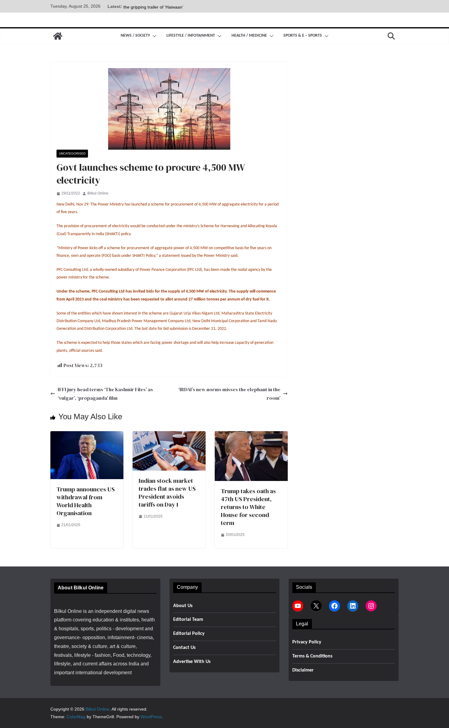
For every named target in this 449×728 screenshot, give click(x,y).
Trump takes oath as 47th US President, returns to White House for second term (248, 507)
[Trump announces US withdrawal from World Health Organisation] (86, 435)
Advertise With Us (191, 661)
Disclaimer (303, 670)
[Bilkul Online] (57, 36)
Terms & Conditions (312, 656)
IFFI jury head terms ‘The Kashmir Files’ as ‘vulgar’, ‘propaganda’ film (105, 394)
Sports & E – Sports (302, 35)
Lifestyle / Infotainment (190, 35)
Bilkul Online (97, 193)
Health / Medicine (249, 35)
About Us (182, 605)
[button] (153, 36)
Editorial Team (188, 619)
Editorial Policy (189, 633)
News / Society (135, 35)
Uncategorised (72, 153)
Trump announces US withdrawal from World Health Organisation (86, 501)
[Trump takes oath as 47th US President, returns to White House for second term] (251, 435)
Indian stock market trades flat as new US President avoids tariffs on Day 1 (167, 492)
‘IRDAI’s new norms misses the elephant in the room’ (229, 394)
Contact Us (184, 647)
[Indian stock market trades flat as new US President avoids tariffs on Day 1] (169, 435)
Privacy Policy (306, 642)
